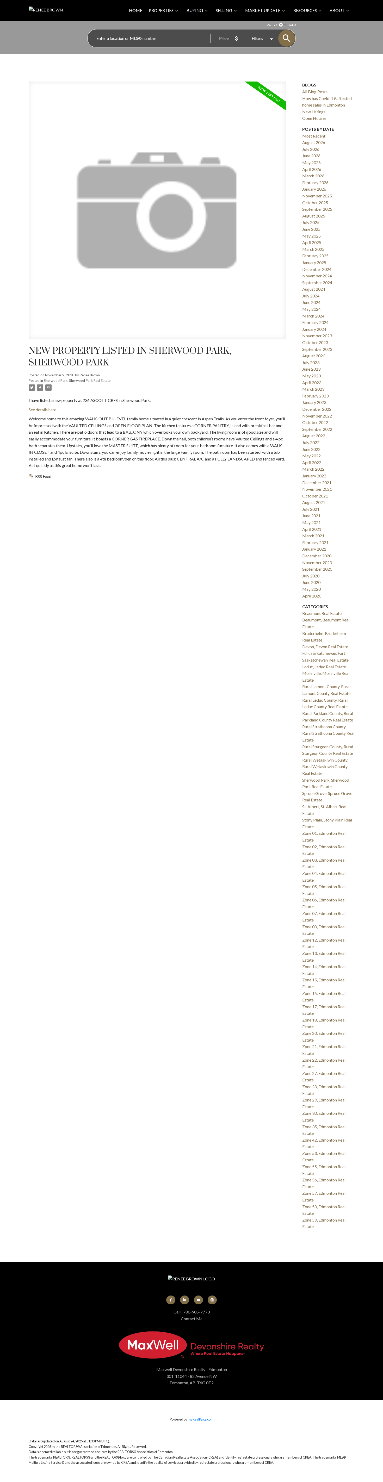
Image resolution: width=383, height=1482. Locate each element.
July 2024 (310, 295)
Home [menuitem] (135, 10)
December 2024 (316, 269)
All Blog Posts (315, 91)
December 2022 (316, 409)
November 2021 (317, 489)
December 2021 (316, 482)
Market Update (262, 10)
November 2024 (317, 275)
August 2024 (313, 289)
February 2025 (315, 255)
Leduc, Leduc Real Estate (324, 666)
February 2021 (315, 542)
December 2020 (316, 555)
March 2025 (313, 249)
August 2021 (313, 502)
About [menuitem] (337, 10)
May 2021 (311, 522)
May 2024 (311, 309)
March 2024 (313, 315)
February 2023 (315, 395)
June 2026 (311, 155)
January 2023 (314, 402)
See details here (42, 409)
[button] (170, 1300)
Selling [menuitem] (224, 10)
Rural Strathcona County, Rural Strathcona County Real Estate (328, 733)
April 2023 (311, 382)
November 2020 (317, 562)
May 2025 (311, 235)
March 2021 (313, 535)
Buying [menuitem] (195, 10)
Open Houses (314, 118)
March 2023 (313, 389)
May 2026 (311, 162)
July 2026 (310, 149)
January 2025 (314, 262)
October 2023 (315, 342)
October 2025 (315, 202)
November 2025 (317, 195)
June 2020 (311, 582)
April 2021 (311, 529)
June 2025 (311, 229)
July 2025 (310, 222)
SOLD (292, 24)
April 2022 (311, 462)
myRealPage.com (200, 1419)
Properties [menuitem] (161, 10)
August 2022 (313, 435)
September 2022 (317, 429)
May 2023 (311, 375)
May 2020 (311, 589)
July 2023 (310, 362)
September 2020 (317, 568)
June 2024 (311, 302)
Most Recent (313, 135)
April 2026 (311, 169)
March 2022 (313, 468)
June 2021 (311, 515)
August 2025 (313, 215)
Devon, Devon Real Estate (325, 646)
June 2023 (311, 368)
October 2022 (315, 422)
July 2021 (310, 509)
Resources (305, 10)
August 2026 (313, 142)
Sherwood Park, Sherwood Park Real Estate (77, 380)
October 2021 (315, 495)
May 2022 (311, 455)
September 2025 (317, 209)
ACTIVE (272, 24)
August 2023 (313, 355)
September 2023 (317, 349)
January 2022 (314, 475)
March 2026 (313, 175)
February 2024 (315, 322)
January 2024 (314, 329)
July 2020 (310, 575)
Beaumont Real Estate (322, 613)
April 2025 (311, 242)
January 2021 (314, 548)
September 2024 (317, 282)
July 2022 (310, 442)
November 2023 (317, 335)
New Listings (313, 111)
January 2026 (314, 188)
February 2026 (315, 182)
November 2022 (317, 415)
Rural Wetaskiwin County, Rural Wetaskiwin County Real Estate (325, 766)
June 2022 (311, 449)
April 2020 (311, 595)
